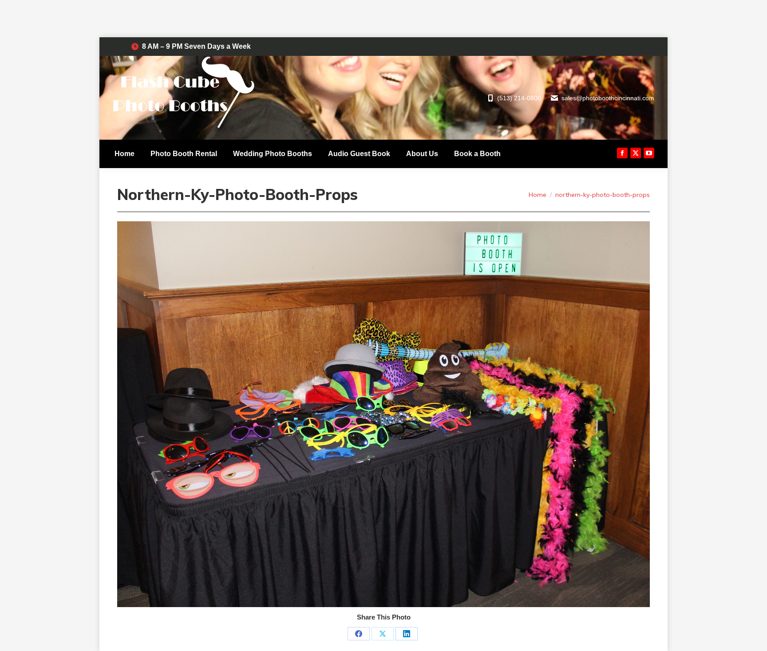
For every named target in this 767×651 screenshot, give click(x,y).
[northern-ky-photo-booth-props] (383, 414)
